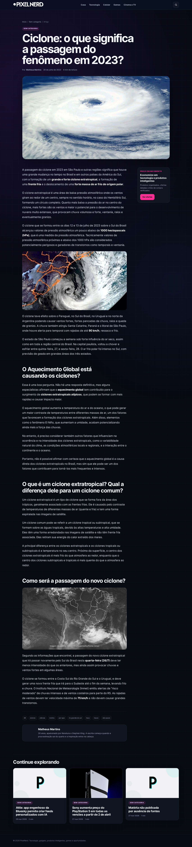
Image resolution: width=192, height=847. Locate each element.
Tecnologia (94, 5)
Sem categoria (35, 22)
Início (24, 22)
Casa (83, 5)
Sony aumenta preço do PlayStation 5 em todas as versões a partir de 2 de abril (91, 811)
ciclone (32, 718)
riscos (96, 718)
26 (25, 718)
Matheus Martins (33, 70)
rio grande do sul (75, 718)
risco (88, 718)
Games (117, 5)
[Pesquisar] (176, 5)
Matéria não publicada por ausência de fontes (144, 809)
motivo (52, 718)
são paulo (106, 718)
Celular (106, 5)
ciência (42, 718)
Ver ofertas (147, 197)
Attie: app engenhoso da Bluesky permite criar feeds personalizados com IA (34, 811)
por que (62, 718)
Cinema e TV (130, 5)
